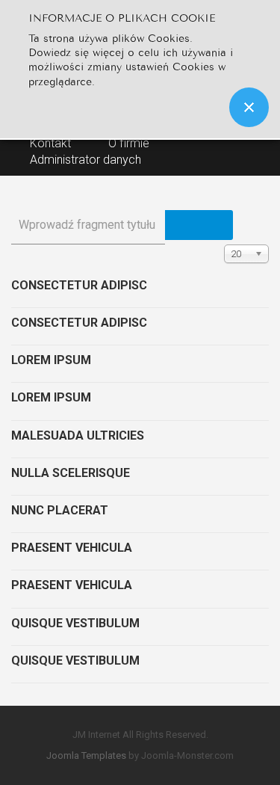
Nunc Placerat (59, 510)
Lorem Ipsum (51, 360)
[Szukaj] (182, 225)
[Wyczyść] (216, 225)
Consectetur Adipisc (79, 285)
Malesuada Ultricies (77, 435)
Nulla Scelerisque (70, 473)
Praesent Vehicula (71, 548)
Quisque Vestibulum (75, 623)
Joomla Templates (86, 755)
